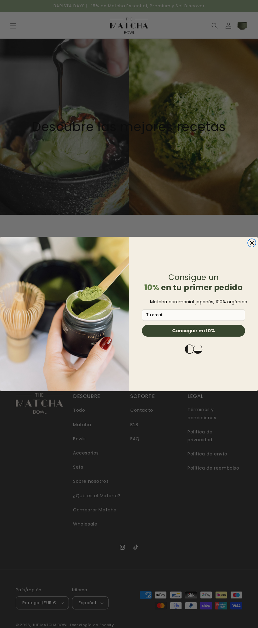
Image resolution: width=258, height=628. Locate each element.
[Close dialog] (252, 243)
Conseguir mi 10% (193, 330)
